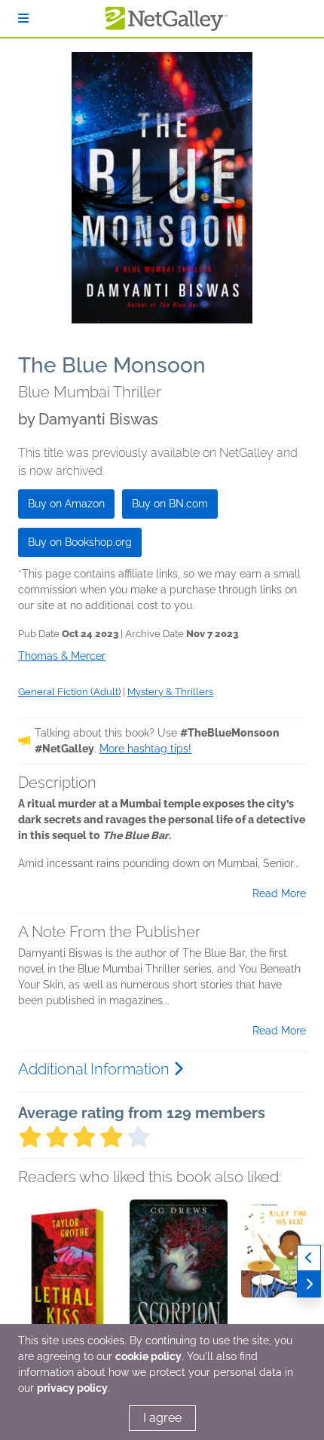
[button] (67, 1278)
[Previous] (309, 1258)
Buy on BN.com (170, 504)
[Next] (309, 1284)
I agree (162, 1418)
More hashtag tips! (145, 749)
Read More (279, 893)
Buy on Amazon (66, 504)
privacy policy (72, 1388)
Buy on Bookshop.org (80, 542)
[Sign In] (23, 18)
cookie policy (148, 1356)
